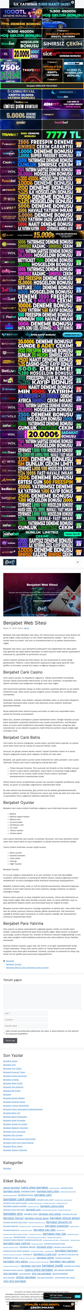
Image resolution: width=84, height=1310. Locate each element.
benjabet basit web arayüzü (68, 1191)
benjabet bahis (28, 1191)
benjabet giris (13, 1214)
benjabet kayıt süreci (26, 1230)
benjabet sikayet (27, 1247)
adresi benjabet (11, 1187)
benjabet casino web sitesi (14, 1210)
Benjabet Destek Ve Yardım (15, 1124)
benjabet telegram (66, 1250)
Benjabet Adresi (10, 1061)
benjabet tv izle (10, 1258)
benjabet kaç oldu (44, 1229)
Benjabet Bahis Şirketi (13, 1146)
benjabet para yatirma (16, 1243)
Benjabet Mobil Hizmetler (14, 1120)
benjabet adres (67, 1188)
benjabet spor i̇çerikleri (37, 1251)
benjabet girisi (31, 1214)
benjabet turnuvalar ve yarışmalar (12, 1254)
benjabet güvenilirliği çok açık (36, 1222)
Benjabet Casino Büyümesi (15, 1076)
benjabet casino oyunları (15, 1206)
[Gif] (42, 235)
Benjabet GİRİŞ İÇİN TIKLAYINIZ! (42, 86)
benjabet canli (43, 1194)
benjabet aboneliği (54, 1188)
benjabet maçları (8, 1237)
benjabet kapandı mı (11, 1230)
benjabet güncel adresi (65, 1218)
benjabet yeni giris (31, 1265)
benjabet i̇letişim (74, 1226)
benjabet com (33, 1209)
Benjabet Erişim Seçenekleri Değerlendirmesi (23, 1109)
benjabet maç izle (54, 1233)
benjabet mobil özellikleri (54, 1237)
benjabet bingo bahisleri (10, 1195)
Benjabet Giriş (9, 1065)
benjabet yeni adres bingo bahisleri (39, 1262)
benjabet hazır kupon (25, 1226)
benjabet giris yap (69, 1214)
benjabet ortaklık (64, 1240)
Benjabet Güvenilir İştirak (14, 1102)
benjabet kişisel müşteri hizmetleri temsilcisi (15, 1234)
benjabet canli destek (19, 1199)
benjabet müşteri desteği (13, 1240)
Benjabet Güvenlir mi (59, 1222)
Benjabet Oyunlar (13, 964)
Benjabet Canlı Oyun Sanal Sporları (18, 1143)
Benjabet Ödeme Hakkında (15, 1150)
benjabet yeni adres (15, 1261)
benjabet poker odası (37, 1244)
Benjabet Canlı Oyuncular (14, 1132)
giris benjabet (10, 1273)
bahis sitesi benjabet (34, 1187)
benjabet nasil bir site (33, 1240)
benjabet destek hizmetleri (49, 1210)
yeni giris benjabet (14, 1281)
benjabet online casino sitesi (51, 1240)
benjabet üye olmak (72, 1266)
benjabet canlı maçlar (49, 1203)
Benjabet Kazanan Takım (14, 1072)
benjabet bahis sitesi (48, 1191)
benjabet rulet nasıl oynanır (10, 1247)
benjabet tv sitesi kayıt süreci (27, 1258)
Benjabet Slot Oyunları (13, 1135)
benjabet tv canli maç (45, 1254)
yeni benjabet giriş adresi (65, 1278)
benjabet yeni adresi (62, 1261)
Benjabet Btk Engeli (11, 1091)
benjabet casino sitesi (52, 1206)
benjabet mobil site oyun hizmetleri (36, 1237)
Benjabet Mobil (20, 1237)
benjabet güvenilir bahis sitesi (15, 1222)
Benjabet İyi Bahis (11, 1080)
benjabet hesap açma (38, 1226)
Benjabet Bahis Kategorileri (15, 1117)
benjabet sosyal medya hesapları (16, 1251)
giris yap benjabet (41, 1273)
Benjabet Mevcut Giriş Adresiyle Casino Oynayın (27, 968)
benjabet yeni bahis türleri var (11, 1266)
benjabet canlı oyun (62, 1203)
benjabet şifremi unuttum (13, 1270)
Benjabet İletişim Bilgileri (14, 1098)
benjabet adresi (11, 1191)
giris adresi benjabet (64, 1270)
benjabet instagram (57, 1225)
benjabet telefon (49, 1251)
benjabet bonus (25, 1195)
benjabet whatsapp (63, 1258)
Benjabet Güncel (13, 1218)
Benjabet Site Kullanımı (13, 1087)
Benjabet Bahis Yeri (11, 1113)
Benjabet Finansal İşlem (64, 1210)
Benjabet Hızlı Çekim (12, 1068)
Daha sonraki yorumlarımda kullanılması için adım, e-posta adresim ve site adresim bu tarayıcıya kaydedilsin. (42, 1032)
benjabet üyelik (52, 1265)
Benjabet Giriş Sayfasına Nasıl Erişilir (19, 1139)
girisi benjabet (25, 1274)
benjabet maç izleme (73, 1234)
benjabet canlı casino (45, 1200)
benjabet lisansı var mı (35, 1234)
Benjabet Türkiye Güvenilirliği (16, 1106)
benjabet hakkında (10, 1226)
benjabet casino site (33, 1206)
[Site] (42, 144)
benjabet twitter (45, 1257)
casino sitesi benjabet (39, 1269)
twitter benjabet (26, 1277)
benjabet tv (27, 1254)
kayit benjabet (9, 1278)
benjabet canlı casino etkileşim (63, 1200)
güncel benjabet (60, 1273)
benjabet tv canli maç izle (68, 1254)
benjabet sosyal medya (63, 1247)
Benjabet (10, 961)
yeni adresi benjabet (45, 1278)
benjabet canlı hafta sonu (35, 1203)
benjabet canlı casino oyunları (15, 1203)
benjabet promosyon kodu (54, 1244)
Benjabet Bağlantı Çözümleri (15, 1128)
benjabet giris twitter (50, 1213)
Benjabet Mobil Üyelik (12, 1083)
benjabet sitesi (44, 1246)
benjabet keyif (61, 1230)
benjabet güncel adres (37, 1218)
